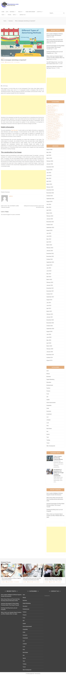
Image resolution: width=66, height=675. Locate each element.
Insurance (50, 125)
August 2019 (49, 360)
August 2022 (49, 265)
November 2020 (50, 322)
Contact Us (22, 14)
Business (12, 11)
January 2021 (50, 317)
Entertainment (51, 114)
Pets (55, 129)
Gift (49, 118)
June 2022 (49, 270)
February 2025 (50, 187)
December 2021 (50, 288)
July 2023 (49, 233)
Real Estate (51, 132)
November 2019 (50, 354)
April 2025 (49, 181)
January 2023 (50, 250)
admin (3, 62)
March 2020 (49, 346)
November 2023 (50, 221)
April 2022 (49, 276)
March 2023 (49, 244)
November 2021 (50, 291)
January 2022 (50, 285)
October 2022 (50, 259)
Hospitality (51, 123)
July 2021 (49, 302)
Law (49, 127)
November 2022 (50, 256)
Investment (58, 125)
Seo (57, 132)
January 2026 (50, 164)
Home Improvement (30, 11)
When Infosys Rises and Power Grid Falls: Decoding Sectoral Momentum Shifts (55, 41)
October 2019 (50, 357)
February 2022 (50, 282)
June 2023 (49, 236)
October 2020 (50, 325)
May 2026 (49, 152)
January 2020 (50, 351)
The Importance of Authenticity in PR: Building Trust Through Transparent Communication (58, 472)
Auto (7, 11)
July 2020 (49, 334)
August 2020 (49, 331)
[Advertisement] (23, 73)
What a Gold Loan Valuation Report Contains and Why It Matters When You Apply (55, 58)
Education (51, 112)
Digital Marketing (52, 110)
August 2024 (49, 201)
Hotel (14, 14)
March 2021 (49, 311)
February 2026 (50, 161)
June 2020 (49, 337)
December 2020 (50, 320)
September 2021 (50, 296)
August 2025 (49, 169)
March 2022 (49, 279)
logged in (9, 214)
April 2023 (49, 242)
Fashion (59, 114)
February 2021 (50, 314)
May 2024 (49, 207)
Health (20, 11)
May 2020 (49, 340)
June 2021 (49, 305)
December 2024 (50, 190)
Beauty (55, 105)
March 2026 (49, 158)
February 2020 (50, 348)
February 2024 (50, 216)
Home (3, 11)
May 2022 (49, 273)
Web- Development (52, 138)
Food (57, 116)
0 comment (17, 62)
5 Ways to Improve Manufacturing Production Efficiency (58, 458)
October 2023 (50, 224)
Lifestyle (39, 11)
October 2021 (50, 294)
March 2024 (49, 213)
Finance (50, 116)
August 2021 (49, 299)
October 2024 (50, 195)
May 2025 (49, 178)
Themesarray (37, 673)
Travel (9, 14)
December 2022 (50, 253)
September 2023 (50, 227)
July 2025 (49, 172)
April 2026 (49, 155)
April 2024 (49, 210)
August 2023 (49, 230)
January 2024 (50, 218)
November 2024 (50, 192)
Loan (49, 129)
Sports (50, 134)
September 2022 (50, 262)
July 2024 (49, 204)
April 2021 (49, 308)
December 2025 (50, 166)
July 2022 (49, 268)
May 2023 (49, 239)
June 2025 (49, 175)
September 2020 (50, 328)
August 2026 (49, 149)
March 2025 (49, 184)
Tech (3, 14)
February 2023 (50, 247)
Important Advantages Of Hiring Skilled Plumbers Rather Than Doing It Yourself (55, 47)
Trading (50, 136)
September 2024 (50, 198)
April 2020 (49, 343)
